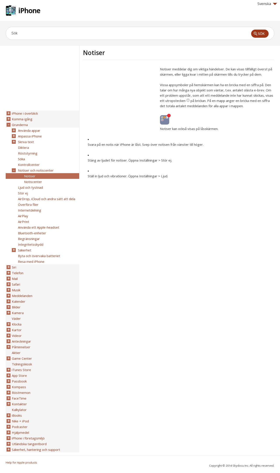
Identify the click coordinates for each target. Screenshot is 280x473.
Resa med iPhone (31, 261)
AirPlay (23, 216)
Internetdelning (29, 210)
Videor (17, 335)
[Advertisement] (119, 97)
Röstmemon (21, 392)
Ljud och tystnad (30, 187)
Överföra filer (28, 204)
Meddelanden (22, 295)
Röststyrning (27, 153)
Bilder (16, 307)
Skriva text (26, 142)
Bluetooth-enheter (32, 233)
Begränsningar (29, 238)
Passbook (19, 381)
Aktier (16, 352)
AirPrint (23, 221)
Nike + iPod (20, 421)
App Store (19, 375)
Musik (16, 290)
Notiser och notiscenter (36, 170)
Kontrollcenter (29, 164)
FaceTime (19, 398)
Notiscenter (33, 182)
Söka (21, 159)
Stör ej (23, 193)
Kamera (18, 313)
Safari (16, 284)
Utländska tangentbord (29, 444)
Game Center (22, 358)
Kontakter (19, 404)
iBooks (17, 415)
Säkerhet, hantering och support (36, 449)
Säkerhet (24, 250)
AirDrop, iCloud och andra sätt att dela (46, 199)
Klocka (16, 324)
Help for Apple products (21, 462)
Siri (14, 267)
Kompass (19, 387)
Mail (15, 278)
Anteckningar (21, 341)
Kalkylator (19, 409)
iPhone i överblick (25, 113)
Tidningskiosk (22, 364)
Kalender (18, 301)
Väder (16, 318)
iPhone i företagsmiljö (28, 438)
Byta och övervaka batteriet (39, 256)
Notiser (29, 176)
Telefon (17, 273)
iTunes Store (21, 370)
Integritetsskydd (30, 244)
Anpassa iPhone (30, 136)
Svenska (264, 3)
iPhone (29, 10)
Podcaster (20, 427)
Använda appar (29, 130)
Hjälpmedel (20, 432)
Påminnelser (21, 347)
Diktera (23, 147)
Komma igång (22, 119)
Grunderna (20, 125)
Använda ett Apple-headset (38, 227)
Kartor (17, 330)
